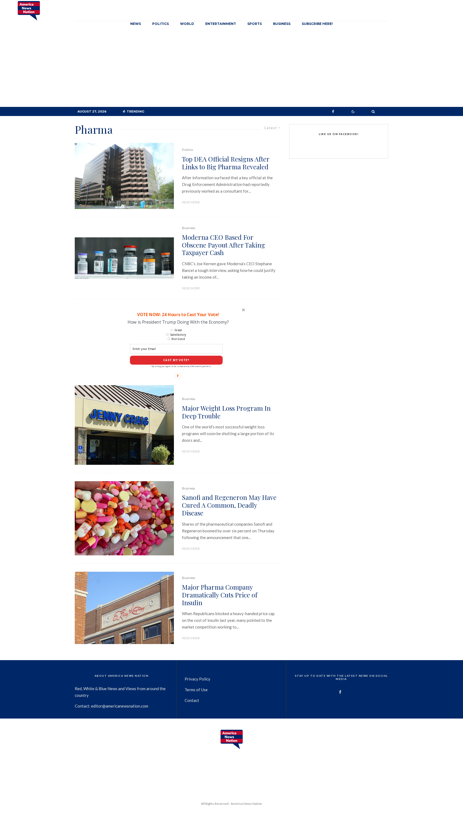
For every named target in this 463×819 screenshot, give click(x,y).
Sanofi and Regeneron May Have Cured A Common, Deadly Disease (229, 505)
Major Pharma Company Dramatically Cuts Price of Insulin (219, 594)
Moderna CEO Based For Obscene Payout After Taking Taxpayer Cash (223, 244)
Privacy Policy (197, 678)
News (135, 24)
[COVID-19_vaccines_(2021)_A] (124, 258)
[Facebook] (333, 111)
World (187, 24)
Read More (191, 202)
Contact (192, 700)
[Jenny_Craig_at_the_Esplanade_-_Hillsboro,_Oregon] (124, 425)
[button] (178, 314)
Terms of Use (196, 689)
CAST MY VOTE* (176, 360)
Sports (254, 24)
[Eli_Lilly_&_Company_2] (124, 608)
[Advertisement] (231, 66)
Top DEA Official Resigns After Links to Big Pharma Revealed (225, 163)
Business (281, 24)
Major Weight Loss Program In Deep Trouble (226, 412)
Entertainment (220, 24)
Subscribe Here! (317, 24)
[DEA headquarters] (124, 176)
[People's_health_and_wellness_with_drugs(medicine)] (124, 518)
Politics (160, 24)
